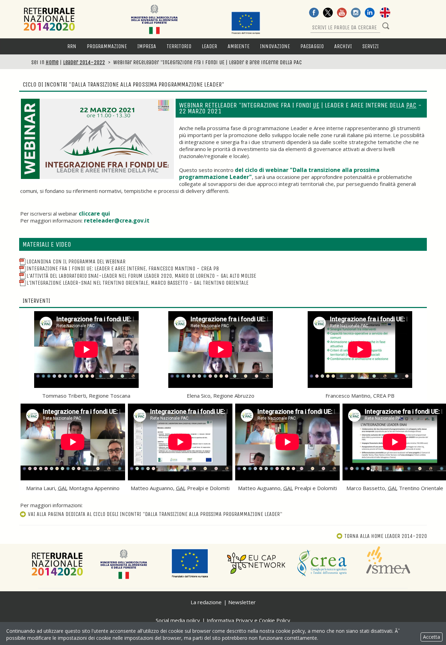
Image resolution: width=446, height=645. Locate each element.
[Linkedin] (369, 13)
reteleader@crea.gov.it (116, 220)
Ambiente (238, 46)
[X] (327, 13)
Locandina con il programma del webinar (75, 261)
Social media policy (178, 620)
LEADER (209, 46)
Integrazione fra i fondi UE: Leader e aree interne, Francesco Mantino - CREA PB (122, 268)
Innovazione (275, 46)
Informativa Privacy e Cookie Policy (248, 620)
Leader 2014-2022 (84, 62)
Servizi (370, 46)
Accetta (431, 636)
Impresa (146, 46)
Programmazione (107, 46)
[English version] (385, 13)
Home (52, 62)
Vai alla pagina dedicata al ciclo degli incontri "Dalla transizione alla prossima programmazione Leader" (155, 514)
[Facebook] (314, 13)
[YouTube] (341, 13)
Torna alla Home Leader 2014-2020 (385, 536)
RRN (71, 46)
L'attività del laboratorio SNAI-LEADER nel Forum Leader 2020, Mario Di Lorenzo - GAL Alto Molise (141, 275)
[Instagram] (355, 13)
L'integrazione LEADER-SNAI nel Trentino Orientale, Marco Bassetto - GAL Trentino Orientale (137, 282)
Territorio (179, 46)
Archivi (343, 46)
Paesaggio (312, 46)
